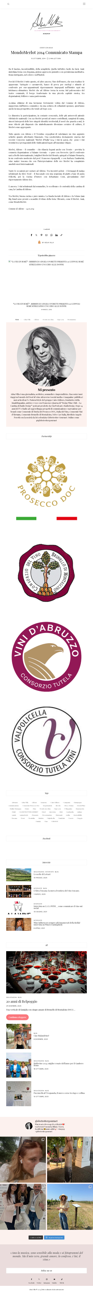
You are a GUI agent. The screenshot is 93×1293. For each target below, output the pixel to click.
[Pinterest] (41, 235)
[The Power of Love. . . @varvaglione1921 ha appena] (70, 1207)
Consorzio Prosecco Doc (31, 806)
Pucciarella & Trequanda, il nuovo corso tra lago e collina (59, 1093)
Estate (27, 809)
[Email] (46, 235)
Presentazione (47, 815)
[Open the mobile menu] (84, 4)
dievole (58, 806)
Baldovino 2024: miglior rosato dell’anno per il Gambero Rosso (58, 1064)
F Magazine (68, 809)
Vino (46, 821)
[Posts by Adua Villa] (39, 242)
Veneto (71, 818)
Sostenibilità (78, 815)
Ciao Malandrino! (41, 1035)
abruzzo (15, 802)
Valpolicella (51, 818)
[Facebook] (31, 235)
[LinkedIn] (56, 235)
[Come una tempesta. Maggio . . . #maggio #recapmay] (23, 1207)
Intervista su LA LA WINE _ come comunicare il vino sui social (58, 907)
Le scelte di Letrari (42, 874)
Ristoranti (59, 815)
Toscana (14, 818)
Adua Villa (49, 242)
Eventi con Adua (46, 48)
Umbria (41, 818)
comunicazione (14, 806)
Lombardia (70, 812)
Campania (66, 802)
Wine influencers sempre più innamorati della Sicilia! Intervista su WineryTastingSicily (57, 923)
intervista (53, 812)
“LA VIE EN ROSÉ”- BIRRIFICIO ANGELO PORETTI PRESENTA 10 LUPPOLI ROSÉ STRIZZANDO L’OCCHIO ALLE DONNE (46, 305)
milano (80, 812)
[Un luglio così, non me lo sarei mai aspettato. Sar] (23, 1160)
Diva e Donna (69, 806)
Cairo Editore (55, 802)
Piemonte (35, 815)
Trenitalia (31, 818)
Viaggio (79, 818)
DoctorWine (81, 806)
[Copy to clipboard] (61, 235)
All (46, 945)
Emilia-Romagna (15, 809)
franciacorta (80, 809)
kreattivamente (59, 1289)
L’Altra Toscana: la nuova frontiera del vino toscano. (57, 890)
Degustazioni (39, 872)
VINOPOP (55, 821)
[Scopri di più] (46, 356)
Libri (61, 812)
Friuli (14, 812)
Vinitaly (38, 821)
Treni (23, 818)
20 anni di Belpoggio (21, 1001)
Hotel (44, 812)
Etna (34, 809)
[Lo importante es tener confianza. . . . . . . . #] (70, 1160)
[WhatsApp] (51, 235)
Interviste (46, 862)
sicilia (68, 815)
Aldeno (36, 319)
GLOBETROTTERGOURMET (28, 812)
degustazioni (47, 806)
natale (14, 815)
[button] (12, 286)
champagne (78, 802)
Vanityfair (62, 818)
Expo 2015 (60, 319)
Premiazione (72, 319)
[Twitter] (36, 235)
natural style (24, 815)
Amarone (44, 802)
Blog (57, 872)
